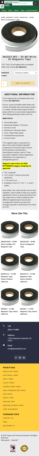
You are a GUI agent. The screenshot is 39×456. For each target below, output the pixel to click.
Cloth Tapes (8, 383)
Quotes (35, 10)
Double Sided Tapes (12, 387)
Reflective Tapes (10, 371)
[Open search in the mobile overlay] (25, 3)
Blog (22, 10)
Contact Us (8, 418)
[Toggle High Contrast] (2, 2)
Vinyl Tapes (8, 379)
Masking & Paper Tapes (13, 405)
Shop (10, 10)
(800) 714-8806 (30, 14)
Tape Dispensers (10, 409)
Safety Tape (8, 398)
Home (4, 10)
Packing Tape (9, 401)
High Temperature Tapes (14, 390)
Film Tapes (7, 394)
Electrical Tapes (10, 375)
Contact (29, 10)
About (16, 10)
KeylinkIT (14, 440)
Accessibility (9, 426)
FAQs (5, 422)
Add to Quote (23, 83)
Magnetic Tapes (12, 17)
